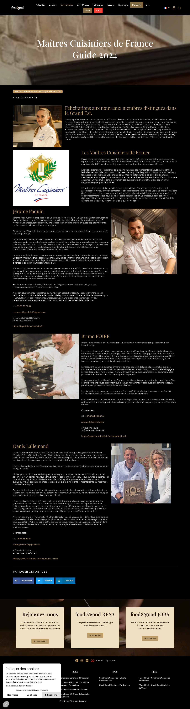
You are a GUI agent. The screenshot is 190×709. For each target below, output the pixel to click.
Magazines (136, 5)
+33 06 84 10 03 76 (94, 416)
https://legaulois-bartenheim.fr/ (28, 326)
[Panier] (179, 7)
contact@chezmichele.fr (92, 422)
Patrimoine (98, 5)
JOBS (98, 10)
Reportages (123, 5)
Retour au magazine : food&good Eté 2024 (38, 91)
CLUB (154, 671)
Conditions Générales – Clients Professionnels (112, 679)
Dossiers (52, 5)
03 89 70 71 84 (24, 306)
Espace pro (110, 660)
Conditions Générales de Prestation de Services (75, 695)
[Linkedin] (87, 660)
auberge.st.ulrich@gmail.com (26, 544)
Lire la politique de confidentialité (19, 686)
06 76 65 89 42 (24, 538)
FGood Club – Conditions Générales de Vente (154, 686)
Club (147, 5)
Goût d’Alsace (83, 5)
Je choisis (32, 695)
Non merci (12, 695)
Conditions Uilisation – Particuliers (114, 685)
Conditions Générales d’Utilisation (74, 678)
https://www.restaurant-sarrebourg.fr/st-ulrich (35, 558)
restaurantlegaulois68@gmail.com (29, 312)
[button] (167, 7)
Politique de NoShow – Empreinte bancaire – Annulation (74, 683)
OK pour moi (51, 695)
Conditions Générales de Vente (73, 701)
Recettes (110, 5)
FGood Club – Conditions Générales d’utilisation (154, 679)
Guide (87, 10)
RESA (75, 671)
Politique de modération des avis (74, 689)
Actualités (40, 5)
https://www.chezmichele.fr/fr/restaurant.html (103, 436)
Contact (99, 660)
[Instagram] (81, 660)
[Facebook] (76, 660)
